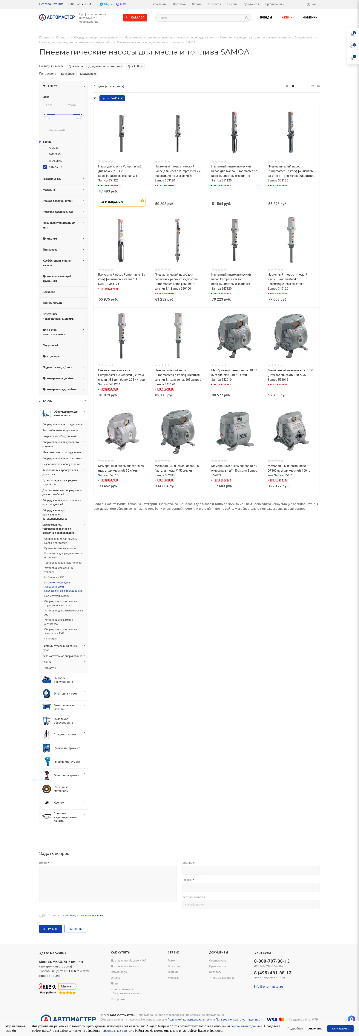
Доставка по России (124, 966)
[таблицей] (318, 86)
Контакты (262, 953)
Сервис (174, 952)
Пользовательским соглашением (238, 1019)
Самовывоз (119, 972)
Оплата (115, 977)
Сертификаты (218, 960)
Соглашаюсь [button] (340, 1028)
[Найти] (246, 18)
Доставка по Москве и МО (128, 960)
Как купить (120, 952)
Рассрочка (118, 999)
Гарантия (174, 966)
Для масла (76, 66)
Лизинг (116, 983)
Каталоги (215, 972)
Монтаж (173, 977)
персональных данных (247, 1026)
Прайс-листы (218, 966)
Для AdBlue (135, 66)
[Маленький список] (287, 86)
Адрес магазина (52, 953)
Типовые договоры (222, 977)
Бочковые (68, 73)
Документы (218, 952)
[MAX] (351, 1019)
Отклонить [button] (315, 1028)
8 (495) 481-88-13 (273, 975)
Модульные (88, 73)
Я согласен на (76, 915)
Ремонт (173, 960)
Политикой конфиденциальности (190, 1019)
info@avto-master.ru (268, 986)
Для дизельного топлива (105, 66)
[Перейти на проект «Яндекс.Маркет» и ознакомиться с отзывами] (58, 989)
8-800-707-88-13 (80, 4)
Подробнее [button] (295, 1028)
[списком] (312, 86)
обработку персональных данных (84, 915)
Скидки (173, 972)
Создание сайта (299, 1019)
